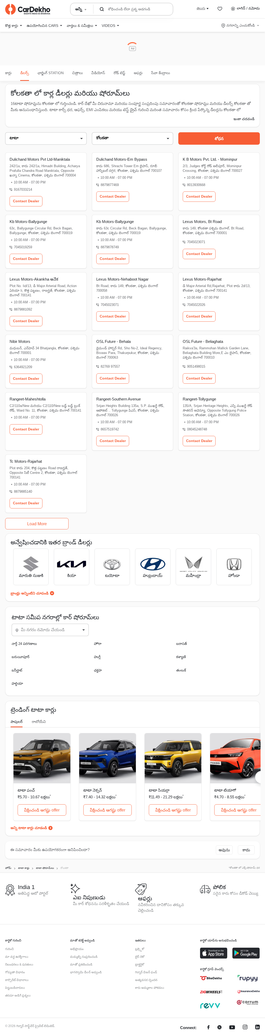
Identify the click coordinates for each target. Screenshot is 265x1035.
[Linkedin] (257, 1028)
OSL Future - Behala (113, 341)
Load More (37, 524)
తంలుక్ (181, 670)
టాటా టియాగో (225, 790)
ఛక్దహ (98, 670)
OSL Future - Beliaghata (203, 341)
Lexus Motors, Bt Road (202, 221)
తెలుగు (201, 8)
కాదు (246, 850)
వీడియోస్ (98, 73)
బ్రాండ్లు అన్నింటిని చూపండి (29, 593)
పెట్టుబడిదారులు (15, 988)
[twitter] (219, 1028)
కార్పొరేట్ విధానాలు (16, 980)
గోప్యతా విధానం (15, 972)
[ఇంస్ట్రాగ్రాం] (245, 1028)
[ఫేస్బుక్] (208, 1028)
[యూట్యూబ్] (232, 1028)
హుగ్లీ (97, 657)
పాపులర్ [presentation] (17, 722)
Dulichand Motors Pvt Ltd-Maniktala (40, 159)
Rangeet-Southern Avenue (118, 399)
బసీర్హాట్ (17, 670)
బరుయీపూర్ (21, 657)
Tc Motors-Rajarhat (26, 461)
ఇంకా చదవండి (243, 119)
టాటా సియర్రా (159, 790)
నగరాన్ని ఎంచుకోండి (240, 25)
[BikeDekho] (211, 978)
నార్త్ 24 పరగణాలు (24, 644)
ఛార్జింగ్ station (51, 73)
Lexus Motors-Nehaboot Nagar (122, 279)
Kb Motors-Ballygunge (28, 221)
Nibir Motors (20, 341)
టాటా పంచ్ (26, 790)
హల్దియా (17, 683)
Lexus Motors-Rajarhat (202, 279)
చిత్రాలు (77, 73)
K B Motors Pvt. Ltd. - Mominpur (210, 159)
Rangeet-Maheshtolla (28, 399)
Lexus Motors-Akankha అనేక (34, 279)
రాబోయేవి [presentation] (39, 722)
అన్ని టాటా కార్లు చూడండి (29, 828)
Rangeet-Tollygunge (199, 399)
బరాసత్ (181, 644)
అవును (224, 850)
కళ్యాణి (181, 657)
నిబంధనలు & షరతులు (19, 964)
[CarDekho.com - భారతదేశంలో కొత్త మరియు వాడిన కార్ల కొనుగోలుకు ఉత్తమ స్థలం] (27, 9)
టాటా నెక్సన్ (92, 790)
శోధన (219, 138)
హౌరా (97, 644)
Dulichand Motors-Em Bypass (121, 159)
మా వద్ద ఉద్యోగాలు (16, 957)
